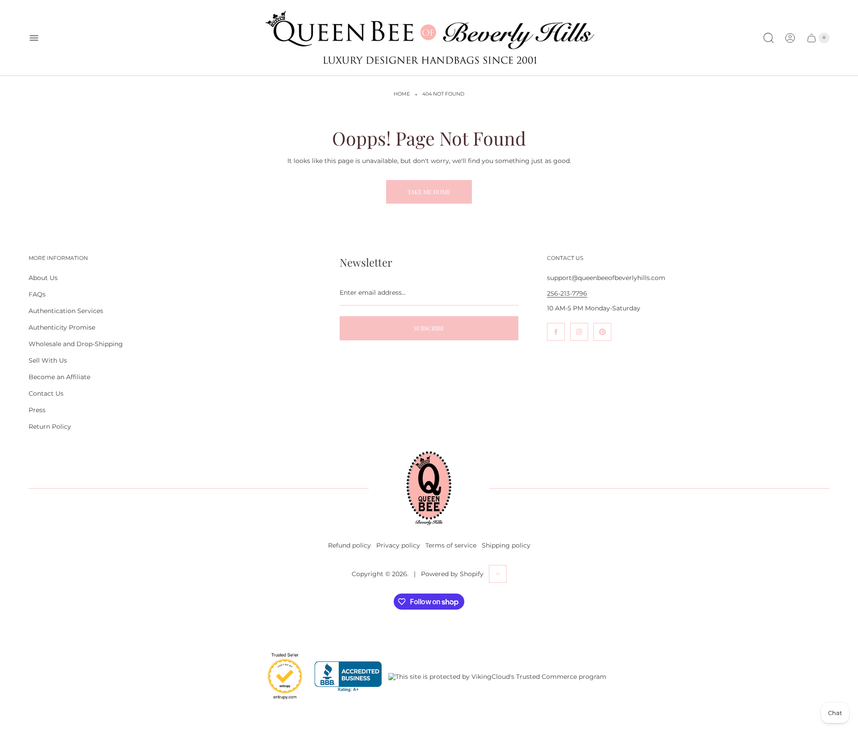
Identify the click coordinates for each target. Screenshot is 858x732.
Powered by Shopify (452, 574)
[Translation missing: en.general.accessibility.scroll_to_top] (498, 574)
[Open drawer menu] (34, 38)
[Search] (768, 38)
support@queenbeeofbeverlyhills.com (606, 278)
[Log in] (790, 38)
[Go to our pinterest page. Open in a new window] (602, 332)
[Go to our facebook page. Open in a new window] (556, 332)
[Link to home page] (429, 488)
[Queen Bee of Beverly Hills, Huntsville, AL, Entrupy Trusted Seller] (279, 702)
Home (402, 94)
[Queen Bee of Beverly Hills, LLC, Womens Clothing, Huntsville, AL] (348, 676)
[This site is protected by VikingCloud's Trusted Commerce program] (497, 676)
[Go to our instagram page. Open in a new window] (579, 332)
